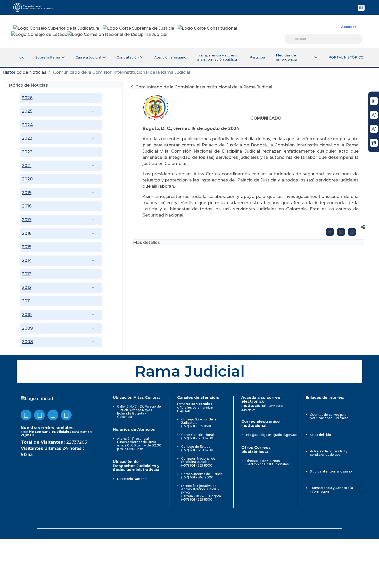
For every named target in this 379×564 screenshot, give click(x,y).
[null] (132, 87)
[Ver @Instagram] (66, 415)
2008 (27, 341)
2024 (27, 124)
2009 (27, 328)
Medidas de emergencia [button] (286, 57)
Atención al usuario (170, 57)
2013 (26, 273)
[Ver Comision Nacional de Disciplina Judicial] (117, 34)
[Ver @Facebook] (26, 415)
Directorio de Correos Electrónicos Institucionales (267, 462)
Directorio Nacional (132, 479)
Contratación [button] (128, 57)
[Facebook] (341, 232)
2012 (26, 287)
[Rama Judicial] (36, 7)
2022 (27, 152)
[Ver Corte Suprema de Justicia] (138, 28)
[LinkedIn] (352, 232)
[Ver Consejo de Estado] (39, 34)
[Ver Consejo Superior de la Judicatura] (56, 28)
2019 (26, 192)
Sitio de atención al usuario (331, 471)
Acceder (348, 27)
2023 (27, 138)
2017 (26, 219)
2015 (26, 246)
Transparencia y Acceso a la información (331, 489)
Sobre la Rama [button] (47, 57)
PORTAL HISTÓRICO (346, 57)
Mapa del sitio (320, 435)
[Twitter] (330, 232)
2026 (27, 97)
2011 (26, 300)
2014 (27, 260)
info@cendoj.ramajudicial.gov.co (271, 435)
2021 (26, 165)
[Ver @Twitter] (52, 415)
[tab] (63, 84)
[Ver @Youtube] (39, 415)
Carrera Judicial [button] (88, 57)
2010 (27, 314)
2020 (27, 179)
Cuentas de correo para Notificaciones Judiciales (329, 416)
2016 (26, 233)
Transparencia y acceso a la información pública (217, 57)
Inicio (19, 57)
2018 (27, 206)
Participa (257, 57)
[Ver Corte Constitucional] (207, 28)
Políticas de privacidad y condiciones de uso (328, 453)
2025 (27, 111)
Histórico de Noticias (24, 72)
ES (362, 8)
